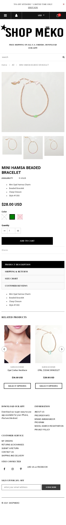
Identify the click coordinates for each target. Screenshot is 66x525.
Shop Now (33, 7)
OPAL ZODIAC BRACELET (49, 370)
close (63, 4)
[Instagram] (13, 469)
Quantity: (5, 225)
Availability (7, 178)
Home (4, 65)
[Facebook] (4, 469)
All (13, 65)
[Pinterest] (21, 469)
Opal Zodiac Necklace (17, 370)
